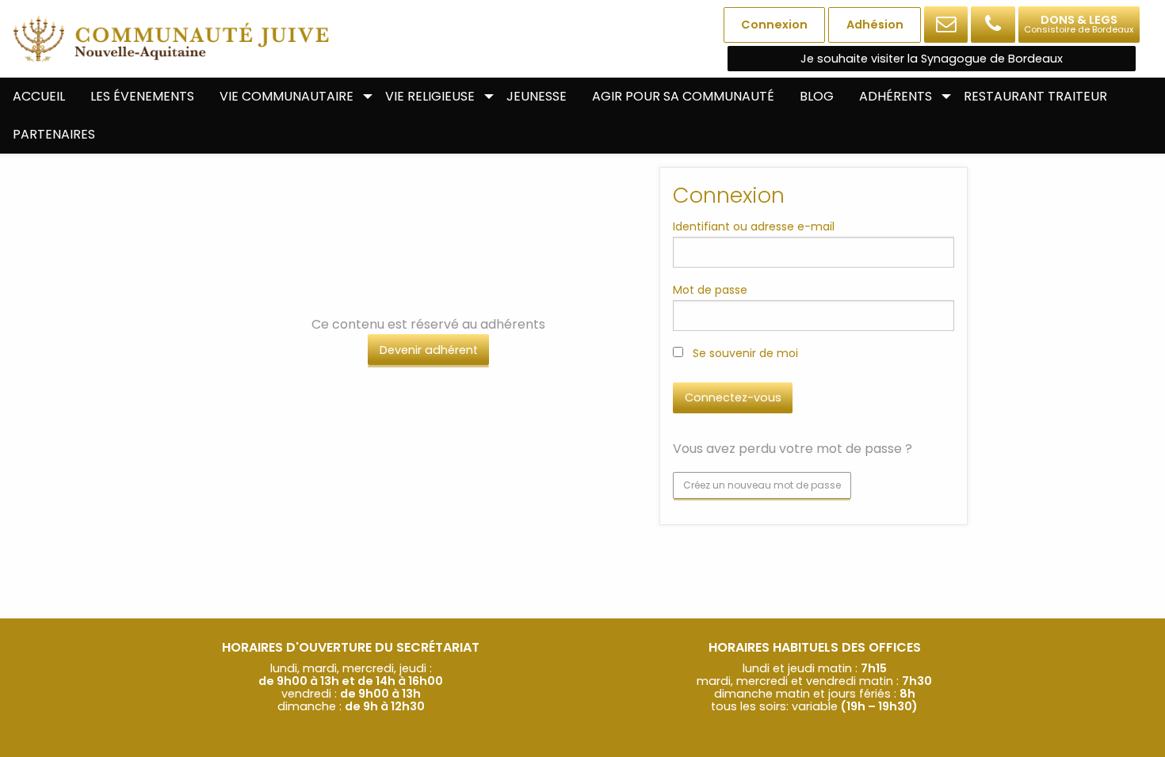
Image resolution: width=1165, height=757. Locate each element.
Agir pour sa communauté (683, 96)
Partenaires (54, 134)
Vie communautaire (286, 96)
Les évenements (142, 96)
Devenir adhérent (429, 350)
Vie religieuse (430, 96)
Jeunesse (536, 96)
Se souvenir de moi (743, 353)
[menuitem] (39, 97)
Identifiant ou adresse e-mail (754, 226)
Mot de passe (710, 290)
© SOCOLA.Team (582, 744)
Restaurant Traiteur (1035, 96)
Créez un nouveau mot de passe (762, 485)
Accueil (39, 96)
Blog (817, 96)
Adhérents (895, 96)
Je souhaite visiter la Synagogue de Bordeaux (931, 59)
